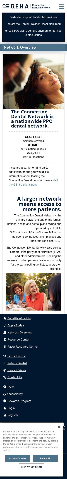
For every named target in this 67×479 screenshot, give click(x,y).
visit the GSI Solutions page (33, 182)
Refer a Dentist (17, 363)
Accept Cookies (17, 458)
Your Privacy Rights (31, 467)
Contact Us (14, 377)
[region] (31, 449)
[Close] (59, 426)
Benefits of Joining (19, 318)
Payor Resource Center (22, 346)
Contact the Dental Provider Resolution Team (33, 24)
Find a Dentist (16, 356)
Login (11, 408)
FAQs (10, 387)
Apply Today (15, 325)
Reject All (45, 458)
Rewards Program (19, 401)
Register (12, 415)
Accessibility (15, 394)
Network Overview (19, 332)
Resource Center (18, 339)
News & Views (16, 370)
